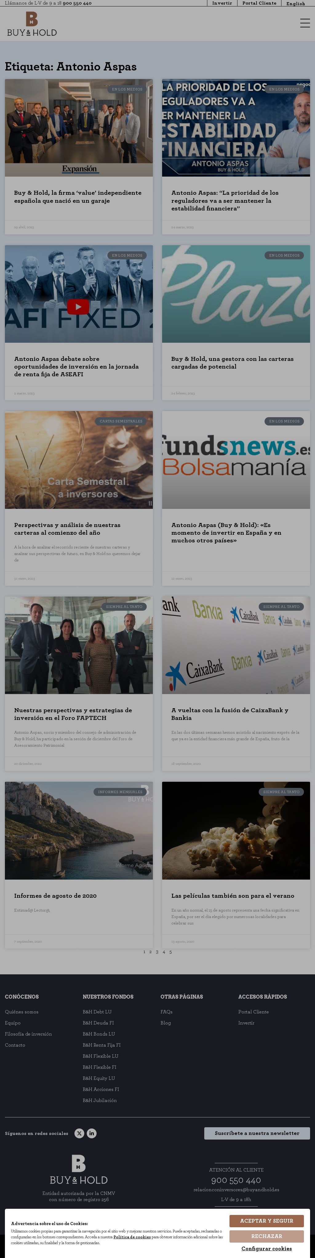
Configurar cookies (266, 1249)
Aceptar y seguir (266, 1221)
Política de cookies (132, 1237)
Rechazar (266, 1236)
